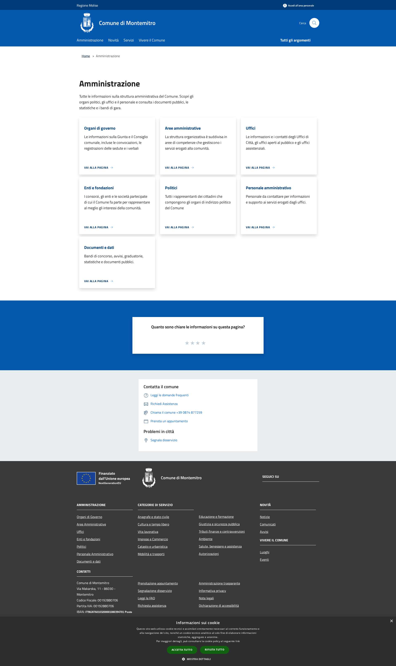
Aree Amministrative (91, 524)
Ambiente (205, 538)
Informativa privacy (212, 590)
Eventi (264, 559)
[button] (198, 659)
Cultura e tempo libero (153, 524)
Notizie (265, 516)
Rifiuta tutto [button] (214, 649)
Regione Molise (87, 5)
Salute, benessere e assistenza (220, 546)
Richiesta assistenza (152, 605)
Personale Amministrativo (95, 553)
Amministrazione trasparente (219, 583)
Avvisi (264, 531)
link (238, 641)
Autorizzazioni (209, 553)
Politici (81, 546)
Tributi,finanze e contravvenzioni (222, 531)
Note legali (206, 598)
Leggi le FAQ (146, 598)
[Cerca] (314, 23)
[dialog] (198, 641)
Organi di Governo (89, 516)
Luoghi (264, 552)
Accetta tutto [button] (182, 650)
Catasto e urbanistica (152, 546)
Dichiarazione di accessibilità (219, 605)
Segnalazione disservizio (155, 590)
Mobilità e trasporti (151, 553)
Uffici (80, 531)
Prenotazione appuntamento (158, 583)
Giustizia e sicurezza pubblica (219, 524)
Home (86, 55)
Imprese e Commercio (153, 539)
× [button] (391, 621)
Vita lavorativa (148, 531)
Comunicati (268, 524)
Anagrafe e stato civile (153, 516)
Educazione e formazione (216, 516)
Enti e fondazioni (88, 539)
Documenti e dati (89, 561)
